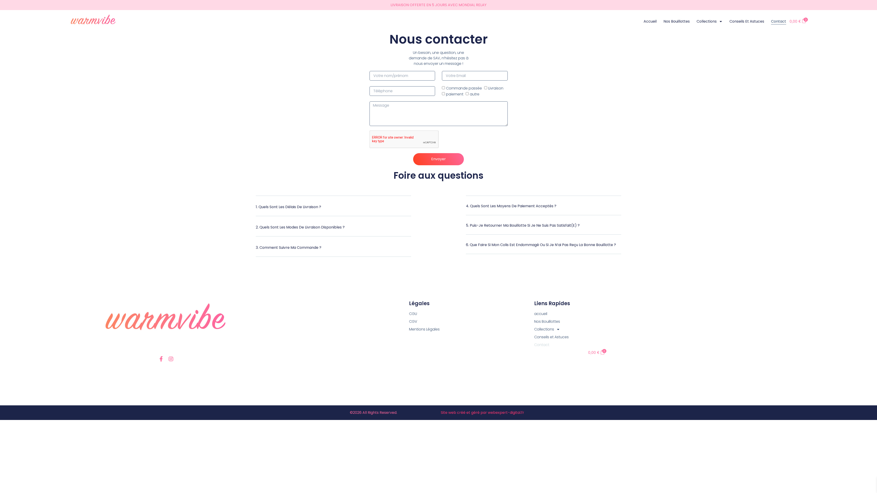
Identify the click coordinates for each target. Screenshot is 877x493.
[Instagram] (171, 359)
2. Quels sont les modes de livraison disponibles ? (300, 227)
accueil (650, 21)
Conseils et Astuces (746, 21)
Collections (707, 21)
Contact (778, 21)
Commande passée (464, 88)
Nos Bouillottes (676, 21)
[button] (333, 209)
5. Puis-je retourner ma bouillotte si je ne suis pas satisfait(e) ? (523, 225)
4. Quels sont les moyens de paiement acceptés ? (511, 206)
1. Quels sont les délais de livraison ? (288, 207)
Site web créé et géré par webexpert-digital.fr (482, 412)
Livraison (495, 88)
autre (474, 94)
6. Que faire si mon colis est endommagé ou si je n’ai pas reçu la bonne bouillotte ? (541, 244)
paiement (454, 94)
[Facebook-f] (161, 359)
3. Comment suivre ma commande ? (288, 247)
